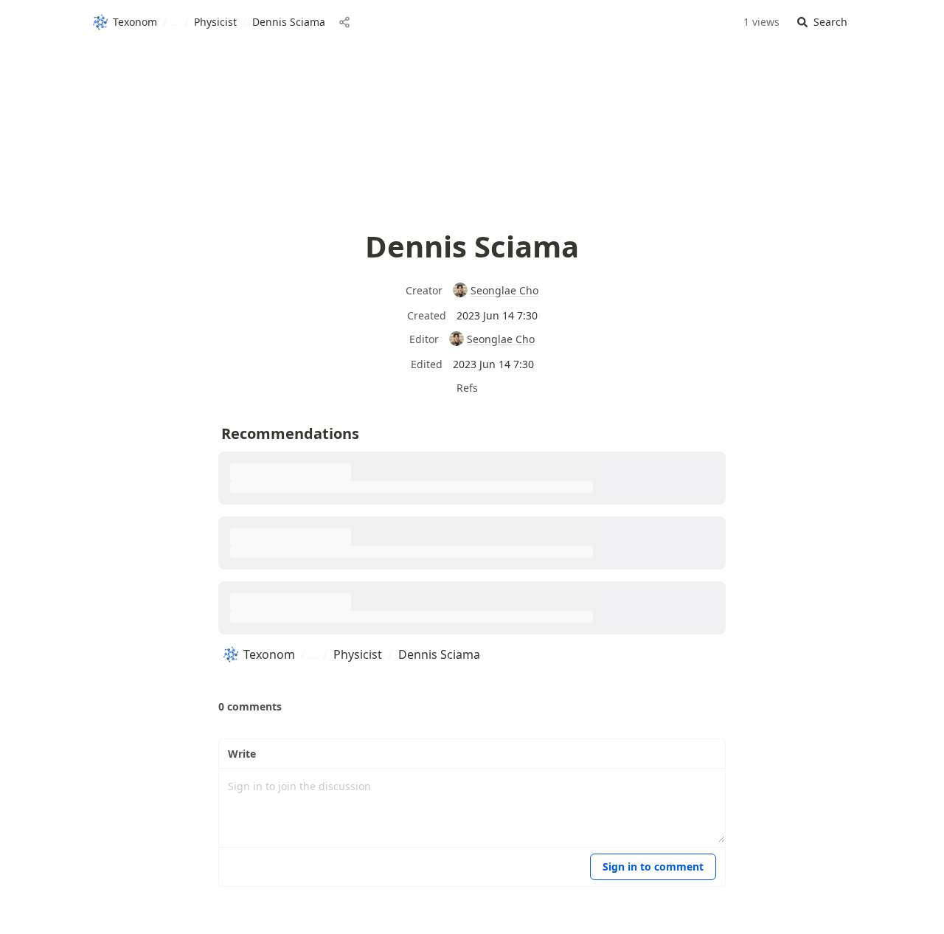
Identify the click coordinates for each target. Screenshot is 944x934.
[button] (822, 22)
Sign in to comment (653, 866)
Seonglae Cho (504, 290)
